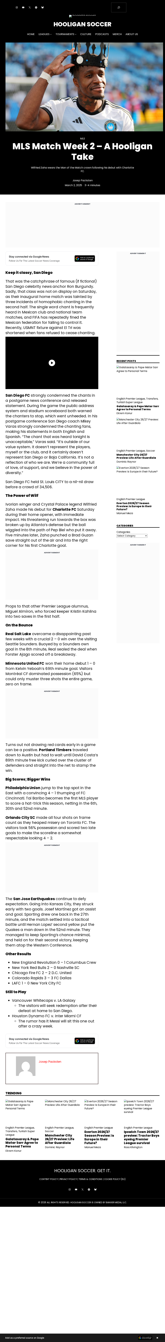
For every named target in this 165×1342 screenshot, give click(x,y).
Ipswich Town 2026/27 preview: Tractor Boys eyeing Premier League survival (141, 1137)
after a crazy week (35, 1026)
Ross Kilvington (133, 1147)
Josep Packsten (83, 180)
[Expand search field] (118, 7)
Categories (123, 532)
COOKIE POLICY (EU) (115, 1179)
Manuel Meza (124, 513)
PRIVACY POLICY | (69, 1179)
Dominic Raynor (126, 462)
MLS (82, 138)
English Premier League (130, 399)
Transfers (152, 399)
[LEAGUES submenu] (51, 34)
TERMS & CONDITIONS (90, 1179)
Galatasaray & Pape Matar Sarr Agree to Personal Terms (137, 408)
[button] (82, 1338)
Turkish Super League (129, 402)
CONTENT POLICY (48, 1179)
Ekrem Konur (124, 413)
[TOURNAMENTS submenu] (75, 34)
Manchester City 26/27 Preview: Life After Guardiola (136, 456)
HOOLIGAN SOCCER (82, 24)
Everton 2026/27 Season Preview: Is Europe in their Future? (134, 506)
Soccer (150, 451)
